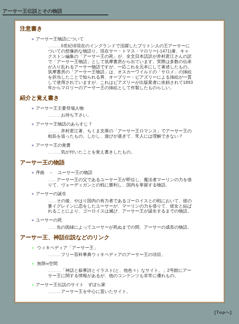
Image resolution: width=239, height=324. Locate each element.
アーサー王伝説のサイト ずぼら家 (70, 284)
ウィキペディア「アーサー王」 (67, 247)
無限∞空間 (47, 263)
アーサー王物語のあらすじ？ (64, 123)
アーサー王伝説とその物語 (32, 11)
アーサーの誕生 (51, 193)
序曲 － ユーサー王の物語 (64, 172)
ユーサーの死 (49, 219)
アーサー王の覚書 (53, 145)
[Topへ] (223, 312)
